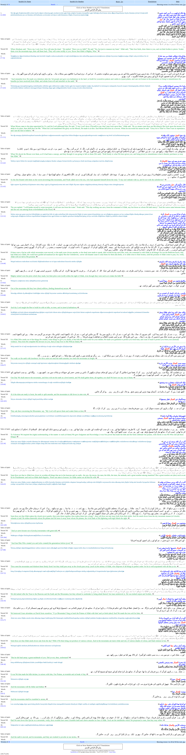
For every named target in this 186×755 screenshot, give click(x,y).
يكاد (168, 491)
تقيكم (177, 317)
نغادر (172, 365)
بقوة (158, 138)
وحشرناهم (181, 365)
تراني (160, 88)
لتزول (171, 264)
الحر (173, 317)
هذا (178, 704)
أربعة (166, 17)
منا (173, 599)
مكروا (180, 262)
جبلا (171, 646)
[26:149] (4, 525)
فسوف (182, 92)
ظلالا (165, 312)
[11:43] (3, 186)
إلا (157, 187)
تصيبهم (170, 223)
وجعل (161, 312)
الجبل (172, 90)
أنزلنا (181, 704)
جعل (179, 312)
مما (173, 312)
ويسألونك (181, 399)
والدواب (182, 448)
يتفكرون (161, 708)
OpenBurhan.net (74, 752)
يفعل (173, 452)
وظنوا (183, 138)
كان (180, 264)
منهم (168, 365)
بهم (173, 138)
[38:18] (3, 664)
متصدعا (177, 706)
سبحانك (179, 97)
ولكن (160, 15)
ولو (184, 214)
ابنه (176, 163)
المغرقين (182, 191)
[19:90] (3, 384)
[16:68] (3, 295)
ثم (175, 19)
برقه (161, 491)
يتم (174, 319)
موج (169, 161)
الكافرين (166, 165)
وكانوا (183, 281)
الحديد (168, 601)
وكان (173, 163)
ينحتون (178, 281)
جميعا (177, 219)
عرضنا (181, 571)
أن (184, 24)
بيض (175, 622)
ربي (184, 401)
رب (172, 13)
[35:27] (3, 620)
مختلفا (169, 620)
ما (166, 138)
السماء (168, 487)
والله (183, 312)
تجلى (169, 92)
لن (163, 88)
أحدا (164, 365)
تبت (174, 97)
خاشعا (183, 706)
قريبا (173, 225)
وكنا (178, 420)
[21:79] (3, 418)
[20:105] (4, 401)
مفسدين (165, 63)
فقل (168, 399)
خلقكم (174, 536)
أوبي (160, 599)
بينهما (172, 189)
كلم (169, 216)
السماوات (178, 383)
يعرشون (160, 295)
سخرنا (181, 662)
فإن (168, 90)
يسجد (173, 442)
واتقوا (183, 536)
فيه (176, 140)
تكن (173, 165)
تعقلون (177, 648)
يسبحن (160, 418)
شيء (183, 552)
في (179, 58)
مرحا (169, 347)
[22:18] (3, 443)
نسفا (180, 401)
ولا (181, 63)
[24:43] (3, 484)
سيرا (173, 679)
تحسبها (173, 548)
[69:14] (3, 727)
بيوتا (166, 60)
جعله (183, 95)
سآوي (180, 185)
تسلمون (182, 321)
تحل (177, 225)
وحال (177, 189)
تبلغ (171, 349)
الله (181, 24)
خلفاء (170, 56)
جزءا (179, 22)
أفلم (172, 219)
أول (164, 97)
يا (162, 163)
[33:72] (3, 573)
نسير (179, 363)
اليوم (170, 187)
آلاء (158, 60)
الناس (167, 221)
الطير (159, 17)
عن (176, 399)
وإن (184, 264)
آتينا (167, 416)
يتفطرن (171, 383)
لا (177, 187)
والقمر (182, 446)
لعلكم (172, 140)
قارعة (183, 225)
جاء (180, 86)
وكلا (170, 416)
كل (164, 19)
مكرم (183, 452)
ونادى (183, 163)
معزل (165, 163)
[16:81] (3, 314)
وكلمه (165, 86)
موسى (176, 86)
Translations (152, 2)
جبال (160, 487)
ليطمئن (182, 17)
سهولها (160, 58)
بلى (164, 15)
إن (178, 227)
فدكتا (166, 725)
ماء (162, 618)
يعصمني (167, 185)
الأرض (174, 58)
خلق (169, 312)
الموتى (182, 15)
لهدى (172, 221)
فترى (169, 484)
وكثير (177, 448)
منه (167, 264)
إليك (177, 19)
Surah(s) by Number (77, 2)
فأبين (171, 573)
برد (178, 489)
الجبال (171, 60)
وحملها (172, 576)
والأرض (182, 573)
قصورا (183, 60)
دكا (180, 95)
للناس (172, 708)
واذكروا (182, 56)
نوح (179, 163)
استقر (163, 90)
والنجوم (177, 446)
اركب (183, 165)
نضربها (177, 708)
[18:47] (3, 365)
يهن (171, 450)
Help (177, 2)
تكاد (184, 383)
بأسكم (182, 319)
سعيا (163, 22)
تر (182, 442)
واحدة (183, 727)
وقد (184, 262)
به (170, 214)
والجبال (171, 446)
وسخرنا (178, 418)
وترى (170, 363)
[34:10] (3, 601)
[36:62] (3, 647)
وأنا (167, 97)
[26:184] (4, 537)
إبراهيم (177, 13)
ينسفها (163, 399)
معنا (179, 165)
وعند (170, 262)
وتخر (178, 385)
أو (163, 214)
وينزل (176, 487)
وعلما (183, 418)
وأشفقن (182, 576)
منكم (176, 646)
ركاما (174, 484)
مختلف (165, 622)
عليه (183, 450)
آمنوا (160, 219)
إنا (184, 571)
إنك (165, 347)
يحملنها (164, 573)
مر (184, 550)
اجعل (171, 19)
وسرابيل (168, 317)
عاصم (174, 187)
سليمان (175, 416)
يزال (183, 223)
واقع (176, 138)
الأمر (181, 219)
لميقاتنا (170, 86)
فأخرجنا (182, 620)
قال (181, 13)
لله (184, 219)
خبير (177, 552)
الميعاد (164, 227)
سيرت (173, 214)
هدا (170, 385)
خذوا (169, 138)
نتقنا (181, 135)
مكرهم (174, 262)
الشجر (170, 295)
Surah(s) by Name (25, 2)
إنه (180, 552)
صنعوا (162, 223)
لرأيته (162, 704)
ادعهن (172, 22)
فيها (184, 489)
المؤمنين (182, 99)
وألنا (175, 601)
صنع (174, 550)
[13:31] (3, 216)
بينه (184, 484)
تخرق (183, 349)
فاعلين (174, 420)
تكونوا (183, 648)
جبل (121, 2)
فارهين (164, 523)
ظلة (164, 135)
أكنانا (172, 315)
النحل (171, 293)
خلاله (181, 487)
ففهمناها (182, 416)
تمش (181, 347)
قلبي (177, 17)
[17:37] (3, 348)
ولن (174, 349)
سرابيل (182, 317)
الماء (183, 187)
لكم (176, 312)
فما (165, 450)
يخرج (160, 484)
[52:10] (3, 681)
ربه (161, 86)
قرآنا (178, 214)
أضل (180, 646)
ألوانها (164, 620)
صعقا (168, 95)
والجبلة (168, 536)
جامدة (167, 548)
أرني (169, 13)
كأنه (167, 135)
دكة (162, 725)
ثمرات (174, 620)
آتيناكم (163, 138)
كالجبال (164, 161)
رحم (181, 189)
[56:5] (3, 693)
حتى (162, 225)
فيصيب (174, 489)
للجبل (162, 92)
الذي (179, 536)
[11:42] (3, 163)
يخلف (170, 227)
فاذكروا (162, 60)
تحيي (161, 13)
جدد (178, 622)
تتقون (167, 140)
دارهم (166, 225)
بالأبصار (178, 493)
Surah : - (54, 4)
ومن (175, 295)
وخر (177, 95)
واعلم (159, 22)
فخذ (170, 17)
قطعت (182, 216)
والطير (182, 420)
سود (177, 625)
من (163, 17)
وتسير (183, 679)
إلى (175, 90)
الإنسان (167, 576)
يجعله (178, 484)
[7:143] (3, 88)
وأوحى (182, 293)
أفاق (160, 95)
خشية (169, 706)
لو (182, 221)
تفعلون (169, 552)
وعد (184, 227)
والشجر (165, 446)
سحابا (168, 482)
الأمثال (182, 708)
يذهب (183, 493)
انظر (179, 90)
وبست (183, 692)
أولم (175, 15)
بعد (164, 56)
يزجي (173, 482)
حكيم (174, 24)
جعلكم (175, 56)
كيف (165, 13)
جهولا (178, 578)
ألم (184, 442)
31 (9, 4)
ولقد (183, 599)
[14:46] (3, 263)
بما (166, 223)
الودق (165, 484)
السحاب (180, 550)
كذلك (178, 319)
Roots (118, 2)
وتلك (161, 706)
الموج (167, 189)
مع (171, 165)
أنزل (173, 618)
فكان (163, 189)
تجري (179, 161)
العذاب (179, 450)
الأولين (163, 536)
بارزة (161, 363)
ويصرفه (182, 491)
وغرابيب (182, 625)
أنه (180, 138)
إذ (179, 56)
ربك (178, 293)
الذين (164, 219)
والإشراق (182, 665)
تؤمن (171, 15)
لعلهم (167, 708)
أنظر (173, 88)
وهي (183, 161)
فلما (173, 92)
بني (160, 163)
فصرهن (182, 19)
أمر (163, 187)
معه (184, 601)
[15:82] (3, 283)
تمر (160, 548)
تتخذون (169, 58)
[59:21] (3, 706)
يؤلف (162, 482)
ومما (166, 295)
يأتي (158, 225)
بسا (173, 692)
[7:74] (3, 58)
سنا (164, 491)
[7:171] (3, 137)
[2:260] (3, 15)
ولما (183, 86)
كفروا (175, 223)
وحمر (171, 622)
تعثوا (178, 63)
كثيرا (168, 646)
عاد (161, 56)
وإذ (184, 13)
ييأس (168, 219)
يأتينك (168, 22)
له (169, 442)
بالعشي (161, 662)
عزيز (178, 24)
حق (161, 448)
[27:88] (3, 550)
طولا (162, 349)
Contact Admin (112, 752)
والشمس (162, 444)
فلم (175, 365)
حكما (164, 416)
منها (177, 576)
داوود (170, 418)
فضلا (169, 599)
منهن (183, 22)
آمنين (161, 281)
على (167, 19)
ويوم (183, 363)
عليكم (166, 319)
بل (159, 216)
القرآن (173, 704)
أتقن (164, 550)
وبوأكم (182, 58)
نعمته (171, 319)
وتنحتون (177, 60)
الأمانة (176, 571)
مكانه (159, 90)
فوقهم (172, 135)
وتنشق (162, 383)
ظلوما (183, 578)
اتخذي (164, 293)
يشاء (179, 221)
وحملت (182, 725)
